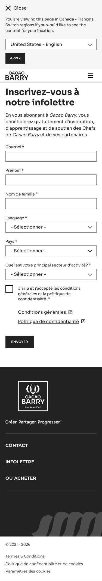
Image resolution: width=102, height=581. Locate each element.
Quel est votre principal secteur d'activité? (48, 265)
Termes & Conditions (25, 556)
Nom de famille (21, 194)
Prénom (14, 170)
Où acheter (20, 478)
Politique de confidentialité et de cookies (44, 563)
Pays (11, 241)
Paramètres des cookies (28, 571)
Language (16, 217)
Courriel (14, 146)
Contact (16, 445)
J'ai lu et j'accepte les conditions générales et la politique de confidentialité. (49, 293)
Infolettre (19, 461)
